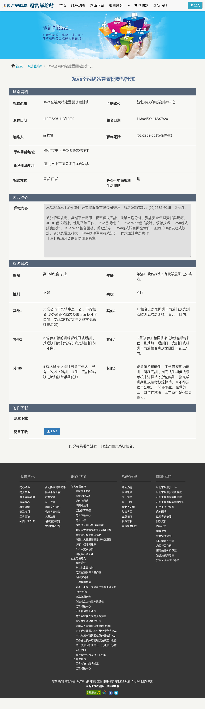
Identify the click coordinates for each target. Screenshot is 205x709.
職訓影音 (116, 6)
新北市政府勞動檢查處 (169, 492)
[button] (129, 5)
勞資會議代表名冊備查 (88, 572)
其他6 (111, 368)
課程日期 (20, 120)
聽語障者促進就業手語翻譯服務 (93, 529)
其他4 (111, 340)
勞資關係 (25, 492)
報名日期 (114, 120)
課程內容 (21, 208)
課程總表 (78, 6)
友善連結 (50, 516)
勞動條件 (25, 487)
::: (1, 2)
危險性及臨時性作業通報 (90, 525)
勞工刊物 (127, 502)
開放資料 (161, 521)
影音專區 (127, 511)
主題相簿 (127, 516)
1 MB (53, 431)
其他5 (17, 368)
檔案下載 (127, 521)
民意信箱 (70, 681)
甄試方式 (20, 180)
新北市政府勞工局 (166, 487)
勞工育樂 (50, 502)
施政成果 (161, 531)
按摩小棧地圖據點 (86, 544)
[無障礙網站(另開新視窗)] (93, 692)
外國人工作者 (27, 521)
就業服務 (25, 502)
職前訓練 (34, 66)
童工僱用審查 (83, 596)
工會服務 (25, 516)
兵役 (110, 294)
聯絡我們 (161, 526)
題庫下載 (97, 6)
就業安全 (50, 497)
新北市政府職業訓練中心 (170, 502)
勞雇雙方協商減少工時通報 (91, 655)
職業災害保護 (53, 511)
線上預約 (127, 497)
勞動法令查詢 (164, 536)
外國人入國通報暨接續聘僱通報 (93, 539)
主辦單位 (114, 104)
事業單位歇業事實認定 (88, 534)
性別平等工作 (53, 492)
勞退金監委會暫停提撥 (88, 621)
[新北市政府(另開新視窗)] (104, 692)
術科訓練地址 (24, 165)
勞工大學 (81, 520)
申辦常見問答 (129, 526)
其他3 (17, 340)
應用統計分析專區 (166, 550)
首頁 (62, 6)
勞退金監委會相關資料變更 (91, 616)
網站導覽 (147, 681)
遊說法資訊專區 (165, 555)
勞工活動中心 (83, 515)
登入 (196, 5)
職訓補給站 (82, 505)
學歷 (16, 276)
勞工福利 (25, 511)
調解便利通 (82, 500)
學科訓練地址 (24, 152)
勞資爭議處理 (27, 497)
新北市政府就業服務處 (169, 497)
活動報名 (127, 492)
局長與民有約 (164, 545)
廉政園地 (161, 511)
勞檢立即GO (83, 496)
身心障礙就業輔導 (55, 487)
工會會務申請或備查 (87, 663)
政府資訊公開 (164, 516)
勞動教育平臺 (83, 510)
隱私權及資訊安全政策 (117, 681)
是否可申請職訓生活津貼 (119, 183)
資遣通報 (81, 562)
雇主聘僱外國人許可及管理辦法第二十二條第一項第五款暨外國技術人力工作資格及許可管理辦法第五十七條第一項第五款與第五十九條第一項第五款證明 (96, 640)
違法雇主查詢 (83, 491)
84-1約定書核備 (85, 549)
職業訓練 (25, 506)
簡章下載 (21, 432)
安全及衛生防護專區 (167, 560)
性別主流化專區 (165, 506)
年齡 (110, 276)
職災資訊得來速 (85, 554)
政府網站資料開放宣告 (89, 681)
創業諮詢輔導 (53, 521)
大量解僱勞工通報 (86, 611)
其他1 (17, 311)
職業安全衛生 (53, 506)
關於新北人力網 (165, 541)
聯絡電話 (114, 137)
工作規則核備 (83, 582)
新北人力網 (128, 506)
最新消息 (160, 6)
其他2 (111, 311)
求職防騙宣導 (53, 526)
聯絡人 (18, 137)
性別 (16, 294)
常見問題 (141, 6)
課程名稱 (20, 104)
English (136, 681)
